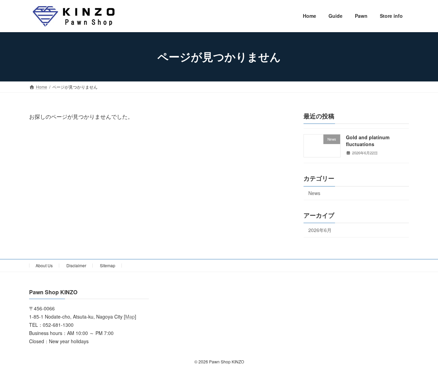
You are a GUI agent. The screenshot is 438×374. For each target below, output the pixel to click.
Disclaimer (76, 265)
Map (130, 316)
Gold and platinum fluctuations (367, 140)
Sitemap (107, 265)
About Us (44, 265)
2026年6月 (320, 230)
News (314, 193)
